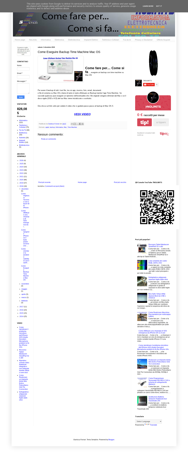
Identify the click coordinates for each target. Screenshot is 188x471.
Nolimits (22, 138)
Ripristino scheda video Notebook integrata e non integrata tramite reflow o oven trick (24, 366)
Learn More (148, 6)
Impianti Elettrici (91, 40)
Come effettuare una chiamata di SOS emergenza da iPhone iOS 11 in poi (153, 332)
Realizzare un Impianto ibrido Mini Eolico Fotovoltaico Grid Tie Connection (160, 362)
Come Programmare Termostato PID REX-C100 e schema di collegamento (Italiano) (159, 381)
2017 (22, 307)
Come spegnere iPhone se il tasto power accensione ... (25, 238)
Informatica (46, 40)
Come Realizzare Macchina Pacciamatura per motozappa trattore (160, 314)
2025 (22, 164)
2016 (22, 310)
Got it (159, 6)
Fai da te (127, 40)
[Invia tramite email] (72, 124)
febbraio (24, 301)
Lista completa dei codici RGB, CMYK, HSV (158, 262)
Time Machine (72, 127)
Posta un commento (48, 139)
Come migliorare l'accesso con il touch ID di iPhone (25, 201)
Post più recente (44, 182)
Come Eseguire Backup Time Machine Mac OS (25, 273)
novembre (25, 284)
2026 (22, 160)
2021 (22, 177)
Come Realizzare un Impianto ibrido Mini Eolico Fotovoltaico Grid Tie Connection (23, 382)
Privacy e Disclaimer (144, 40)
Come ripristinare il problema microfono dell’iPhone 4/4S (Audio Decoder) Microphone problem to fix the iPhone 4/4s (24, 337)
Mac (65, 127)
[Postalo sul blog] (74, 124)
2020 (22, 180)
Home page (20, 40)
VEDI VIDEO (82, 114)
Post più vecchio (120, 182)
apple (47, 127)
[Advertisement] (82, 161)
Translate (153, 425)
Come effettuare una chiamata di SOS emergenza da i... (25, 219)
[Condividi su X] (77, 124)
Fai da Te (22, 130)
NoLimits (33, 40)
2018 (22, 186)
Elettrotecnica (74, 40)
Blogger (111, 440)
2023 (22, 170)
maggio (24, 289)
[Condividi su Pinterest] (82, 124)
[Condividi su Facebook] (80, 124)
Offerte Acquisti (163, 40)
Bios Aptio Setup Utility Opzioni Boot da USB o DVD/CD (157, 296)
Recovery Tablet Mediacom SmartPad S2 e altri (24, 354)
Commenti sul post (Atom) (54, 186)
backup (52, 127)
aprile (23, 294)
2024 (22, 167)
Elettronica (59, 40)
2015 (22, 313)
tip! (144, 122)
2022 (22, 173)
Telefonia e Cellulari (110, 40)
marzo (24, 297)
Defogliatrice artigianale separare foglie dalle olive (24, 396)
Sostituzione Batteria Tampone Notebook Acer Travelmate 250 (158, 399)
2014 (22, 316)
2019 (22, 183)
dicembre (24, 189)
